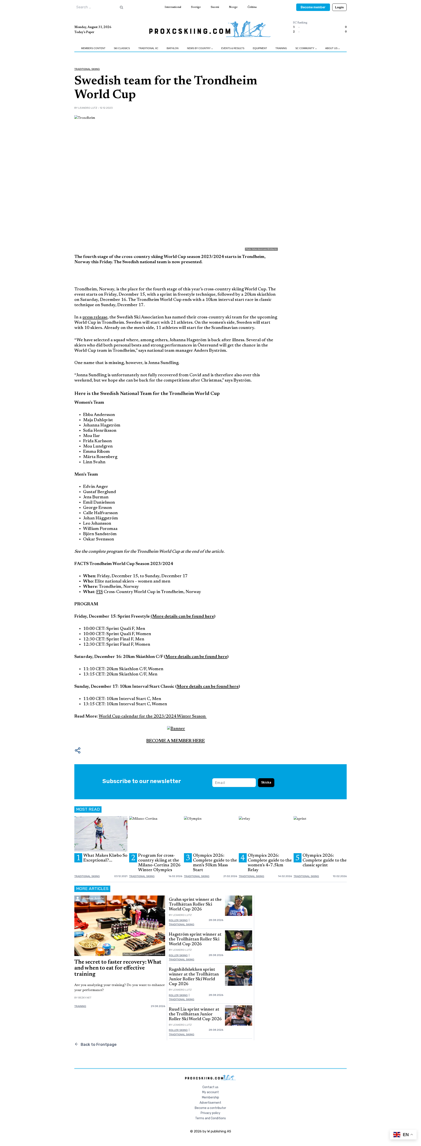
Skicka (266, 782)
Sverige (196, 7)
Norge (233, 7)
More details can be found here (196, 657)
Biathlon (172, 48)
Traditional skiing (87, 69)
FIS (99, 592)
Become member (313, 7)
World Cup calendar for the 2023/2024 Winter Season (153, 716)
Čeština (252, 7)
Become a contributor (210, 1108)
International (173, 7)
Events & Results (232, 48)
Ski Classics (122, 48)
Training (281, 48)
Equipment (260, 48)
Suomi (215, 7)
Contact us (210, 1087)
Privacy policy (210, 1113)
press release (94, 317)
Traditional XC (148, 48)
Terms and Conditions (210, 1118)
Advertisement (210, 1103)
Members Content (93, 48)
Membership (210, 1097)
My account (210, 1092)
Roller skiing (178, 920)
